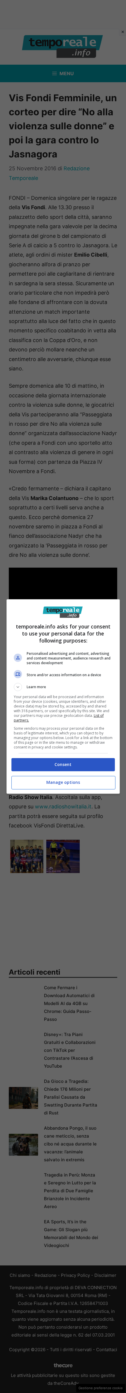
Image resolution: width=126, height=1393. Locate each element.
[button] (63, 687)
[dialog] (63, 696)
